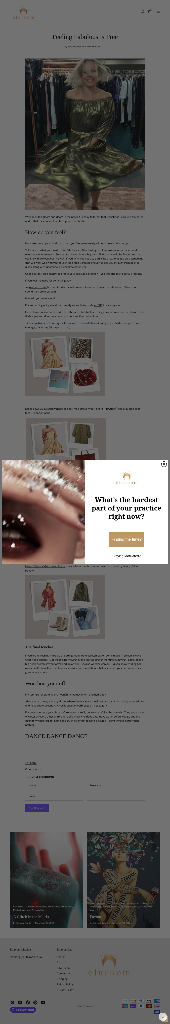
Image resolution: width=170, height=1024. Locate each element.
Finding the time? (126, 539)
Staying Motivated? (126, 556)
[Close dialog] (164, 464)
